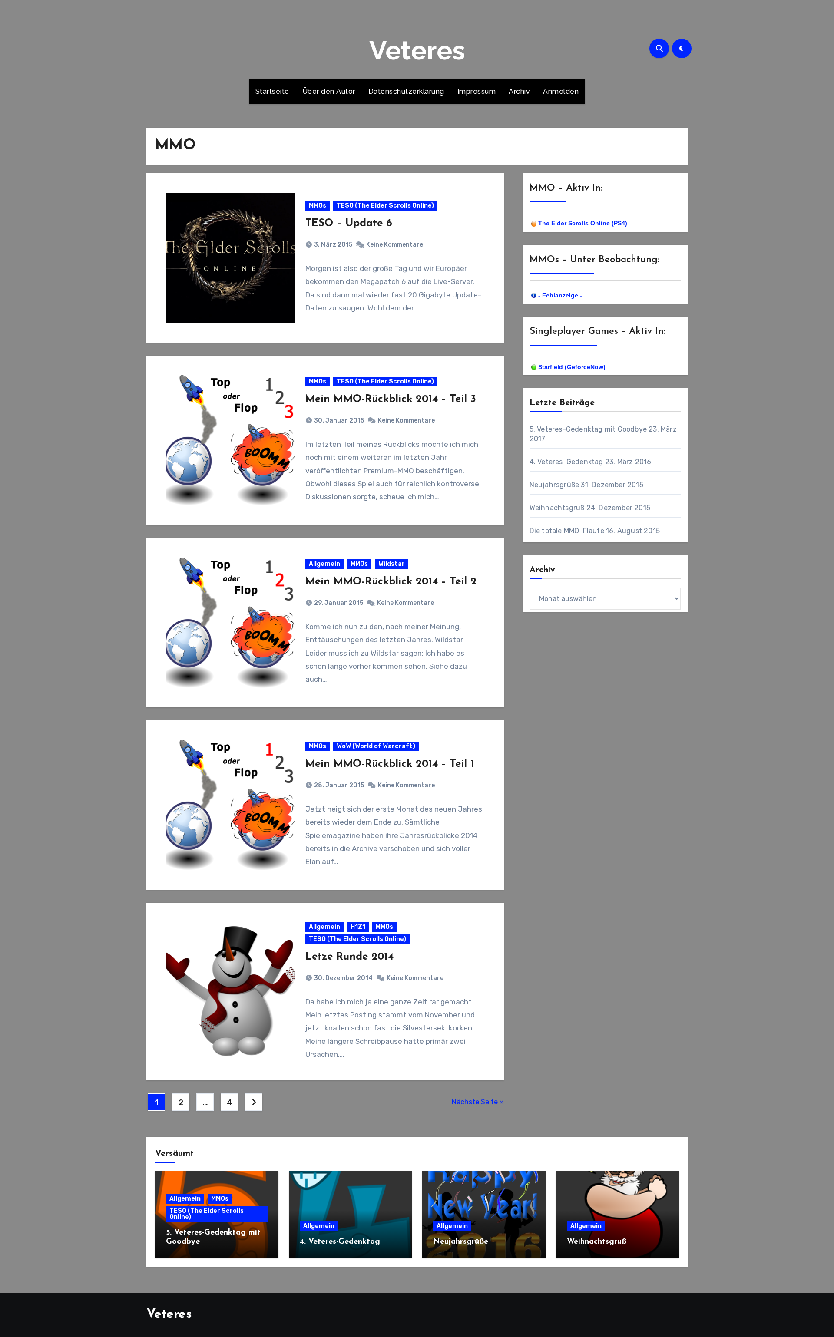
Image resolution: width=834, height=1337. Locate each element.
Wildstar (391, 564)
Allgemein (324, 564)
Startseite (272, 91)
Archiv (519, 91)
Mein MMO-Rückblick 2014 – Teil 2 (391, 582)
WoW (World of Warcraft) (376, 746)
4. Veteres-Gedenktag (566, 462)
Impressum (476, 91)
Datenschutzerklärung (406, 91)
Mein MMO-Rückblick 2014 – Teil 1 (389, 764)
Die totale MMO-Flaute (567, 531)
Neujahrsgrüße (554, 485)
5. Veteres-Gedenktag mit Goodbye (588, 429)
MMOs (317, 205)
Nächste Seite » (478, 1102)
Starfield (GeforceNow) (572, 366)
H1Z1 (358, 927)
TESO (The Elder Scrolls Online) (385, 205)
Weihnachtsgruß (557, 508)
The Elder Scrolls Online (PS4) (582, 223)
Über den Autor (328, 91)
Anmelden (561, 91)
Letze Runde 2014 (349, 957)
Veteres (417, 50)
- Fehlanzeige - (560, 295)
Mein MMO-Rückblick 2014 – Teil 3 (390, 399)
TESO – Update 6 (348, 223)
